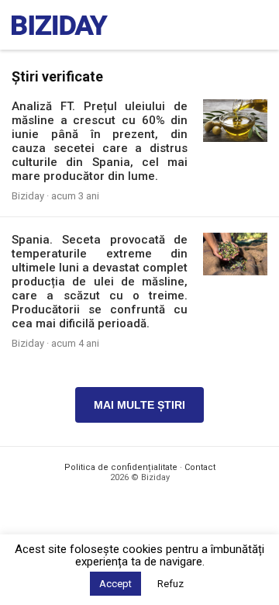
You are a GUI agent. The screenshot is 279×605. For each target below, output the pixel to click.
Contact (199, 467)
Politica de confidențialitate (120, 467)
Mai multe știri (139, 405)
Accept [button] (115, 583)
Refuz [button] (170, 583)
